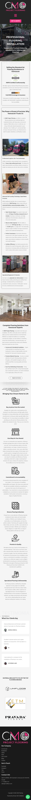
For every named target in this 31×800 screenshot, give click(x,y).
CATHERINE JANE (12, 663)
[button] (15, 15)
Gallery (3, 752)
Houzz (2, 772)
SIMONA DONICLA (12, 630)
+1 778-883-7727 (5, 781)
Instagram (3, 768)
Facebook (3, 766)
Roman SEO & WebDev (18, 796)
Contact (3, 760)
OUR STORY (4, 756)
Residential (15, 347)
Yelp (2, 770)
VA (8, 647)
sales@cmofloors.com (6, 783)
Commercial (8, 347)
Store (2, 754)
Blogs (2, 758)
